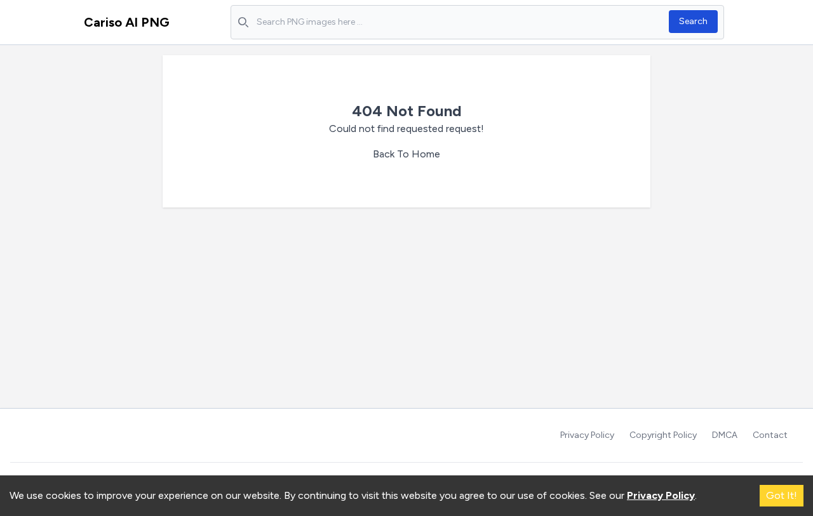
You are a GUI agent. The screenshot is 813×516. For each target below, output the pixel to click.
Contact (770, 435)
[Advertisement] (406, 313)
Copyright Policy (663, 435)
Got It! (781, 495)
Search (693, 21)
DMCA (724, 435)
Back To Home (406, 154)
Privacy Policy (587, 435)
